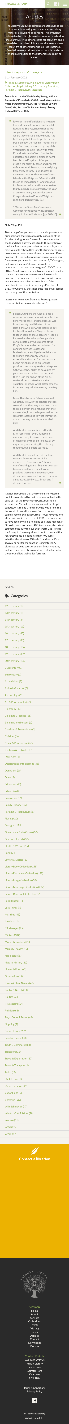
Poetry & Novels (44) (16, 990)
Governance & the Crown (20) (21, 832)
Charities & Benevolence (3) (20, 729)
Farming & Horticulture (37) (20, 811)
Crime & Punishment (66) (19, 743)
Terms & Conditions (34, 1387)
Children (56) (12, 736)
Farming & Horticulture (17, 89)
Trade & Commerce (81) (18, 1044)
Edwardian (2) (12, 791)
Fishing (28, 86)
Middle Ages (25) (14, 928)
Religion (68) (12, 1010)
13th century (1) (14, 612)
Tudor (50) (10, 1072)
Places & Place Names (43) (19, 983)
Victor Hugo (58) (14, 1092)
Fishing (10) (11, 818)
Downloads (34, 1342)
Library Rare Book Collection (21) (23, 894)
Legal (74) (10, 852)
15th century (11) (14, 626)
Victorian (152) (13, 1099)
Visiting (34, 1328)
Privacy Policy (34, 1391)
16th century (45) (14, 633)
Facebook (57, 4)
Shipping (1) (11, 1024)
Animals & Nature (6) (16, 688)
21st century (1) (13, 667)
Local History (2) (14, 900)
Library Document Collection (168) (24, 873)
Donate (34, 1346)
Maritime (53, 86)
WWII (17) (11, 1134)
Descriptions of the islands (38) (22, 763)
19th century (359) (15, 654)
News (34, 1332)
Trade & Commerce (18, 82)
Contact (34, 1339)
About (34, 1314)
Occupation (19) (14, 976)
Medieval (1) (12, 921)
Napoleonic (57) (13, 955)
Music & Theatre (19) (16, 948)
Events (34, 1324)
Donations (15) (13, 770)
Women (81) (12, 1120)
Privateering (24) (14, 1003)
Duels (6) (10, 777)
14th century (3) (14, 619)
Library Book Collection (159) (21, 866)
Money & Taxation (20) (17, 942)
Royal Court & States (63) (19, 1017)
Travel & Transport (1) (17, 1065)
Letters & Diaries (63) (16, 859)
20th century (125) (15, 660)
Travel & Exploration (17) (18, 1058)
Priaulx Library (16, 4)
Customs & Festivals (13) (18, 750)
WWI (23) (10, 1127)
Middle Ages (37, 82)
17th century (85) (14, 640)
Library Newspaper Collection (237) (24, 887)
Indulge (40, 1418)
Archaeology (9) (13, 695)
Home (34, 1310)
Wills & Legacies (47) (16, 1106)
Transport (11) (13, 1051)
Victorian (36, 89)
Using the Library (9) (16, 1086)
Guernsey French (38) (17, 839)
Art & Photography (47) (18, 702)
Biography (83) (13, 708)
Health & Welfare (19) (17, 846)
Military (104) (12, 935)
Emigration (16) (13, 798)
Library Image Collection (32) (21, 880)
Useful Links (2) (13, 1079)
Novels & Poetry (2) (15, 969)
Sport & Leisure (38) (16, 1038)
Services (34, 1317)
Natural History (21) (16, 962)
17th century (40, 86)
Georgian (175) (13, 825)
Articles (34, 1335)
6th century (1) (13, 674)
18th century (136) (15, 647)
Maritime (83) (12, 914)
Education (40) (13, 784)
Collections (34, 1321)
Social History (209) (15, 1031)
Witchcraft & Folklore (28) (19, 1113)
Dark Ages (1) (12, 756)
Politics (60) (11, 996)
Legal (20, 86)
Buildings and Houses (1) (18, 722)
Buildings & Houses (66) (18, 715)
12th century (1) (14, 606)
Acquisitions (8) (13, 681)
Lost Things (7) (13, 907)
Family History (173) (16, 804)
